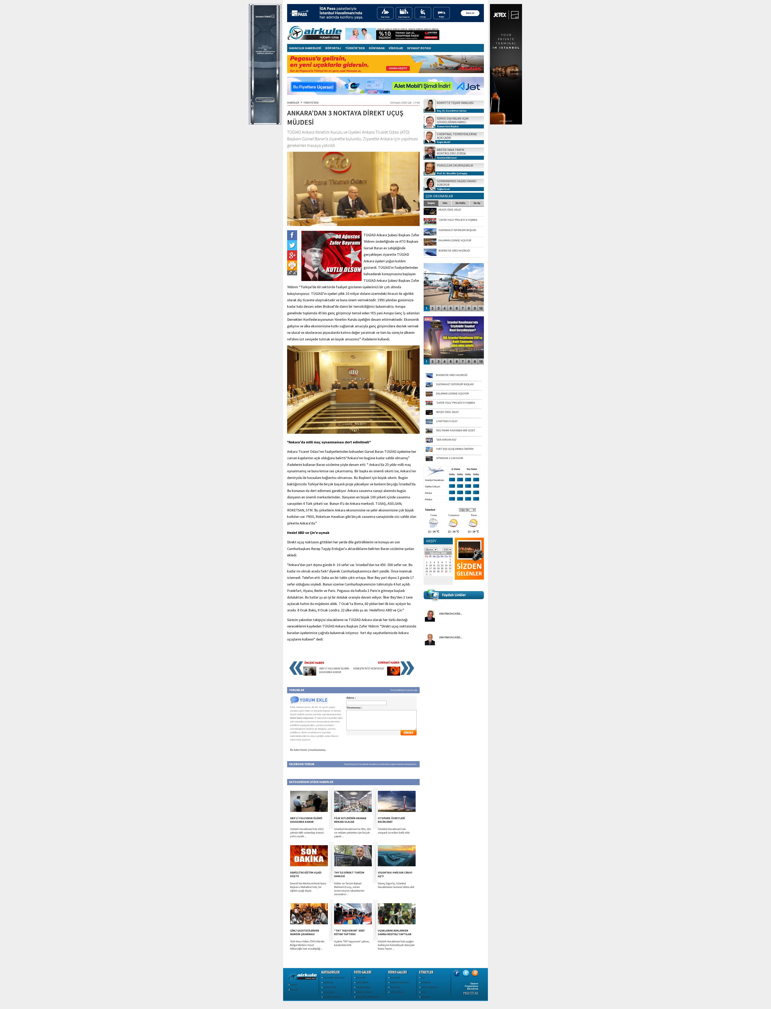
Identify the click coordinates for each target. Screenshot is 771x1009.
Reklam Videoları (399, 982)
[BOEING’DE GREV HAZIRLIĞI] (429, 377)
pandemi (425, 982)
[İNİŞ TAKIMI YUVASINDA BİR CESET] (429, 432)
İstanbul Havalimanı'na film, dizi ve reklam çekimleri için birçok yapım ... (352, 832)
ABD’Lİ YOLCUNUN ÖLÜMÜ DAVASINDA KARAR (334, 670)
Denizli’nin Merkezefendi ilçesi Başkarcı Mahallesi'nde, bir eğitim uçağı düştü (308, 887)
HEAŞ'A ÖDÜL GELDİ (447, 412)
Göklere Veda (363, 992)
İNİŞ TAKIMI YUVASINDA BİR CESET (455, 430)
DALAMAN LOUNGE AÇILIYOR (452, 393)
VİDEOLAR (396, 48)
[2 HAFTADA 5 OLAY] (429, 423)
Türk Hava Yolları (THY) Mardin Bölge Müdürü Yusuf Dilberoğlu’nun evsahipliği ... (307, 945)
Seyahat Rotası (332, 997)
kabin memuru (428, 987)
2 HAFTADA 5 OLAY (447, 421)
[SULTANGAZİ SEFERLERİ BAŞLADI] (429, 386)
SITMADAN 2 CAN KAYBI (449, 458)
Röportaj (328, 982)
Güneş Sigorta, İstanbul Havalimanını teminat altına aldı (396, 885)
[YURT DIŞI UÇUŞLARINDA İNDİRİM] (429, 451)
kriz (422, 977)
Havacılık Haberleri (334, 977)
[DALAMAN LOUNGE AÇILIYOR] (429, 395)
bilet (423, 992)
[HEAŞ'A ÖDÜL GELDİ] (429, 414)
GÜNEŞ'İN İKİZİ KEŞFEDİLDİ (368, 668)
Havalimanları (363, 987)
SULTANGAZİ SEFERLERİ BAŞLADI (455, 384)
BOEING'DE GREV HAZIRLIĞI (451, 375)
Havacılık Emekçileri (367, 997)
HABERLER (293, 102)
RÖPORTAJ (333, 48)
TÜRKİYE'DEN (355, 48)
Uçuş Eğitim (362, 982)
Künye (293, 984)
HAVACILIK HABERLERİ (305, 48)
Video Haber (397, 992)
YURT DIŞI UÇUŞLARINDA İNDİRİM (454, 449)
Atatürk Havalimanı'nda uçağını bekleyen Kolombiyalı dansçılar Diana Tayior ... (396, 945)
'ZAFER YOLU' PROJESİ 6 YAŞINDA (455, 402)
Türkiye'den (330, 987)
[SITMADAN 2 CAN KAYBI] (429, 460)
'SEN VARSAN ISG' (446, 439)
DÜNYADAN (377, 48)
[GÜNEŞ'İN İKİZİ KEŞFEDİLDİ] (393, 674)
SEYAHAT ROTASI (419, 48)
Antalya (424, 997)
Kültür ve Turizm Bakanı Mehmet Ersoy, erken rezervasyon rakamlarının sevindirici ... (349, 889)
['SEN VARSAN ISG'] (429, 441)
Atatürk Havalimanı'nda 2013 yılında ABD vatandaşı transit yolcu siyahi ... (307, 832)
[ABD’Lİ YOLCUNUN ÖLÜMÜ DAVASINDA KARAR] (309, 674)
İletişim (294, 989)
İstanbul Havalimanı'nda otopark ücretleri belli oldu (394, 830)
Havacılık (360, 977)
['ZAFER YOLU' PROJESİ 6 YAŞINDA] (429, 404)
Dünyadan (328, 992)
